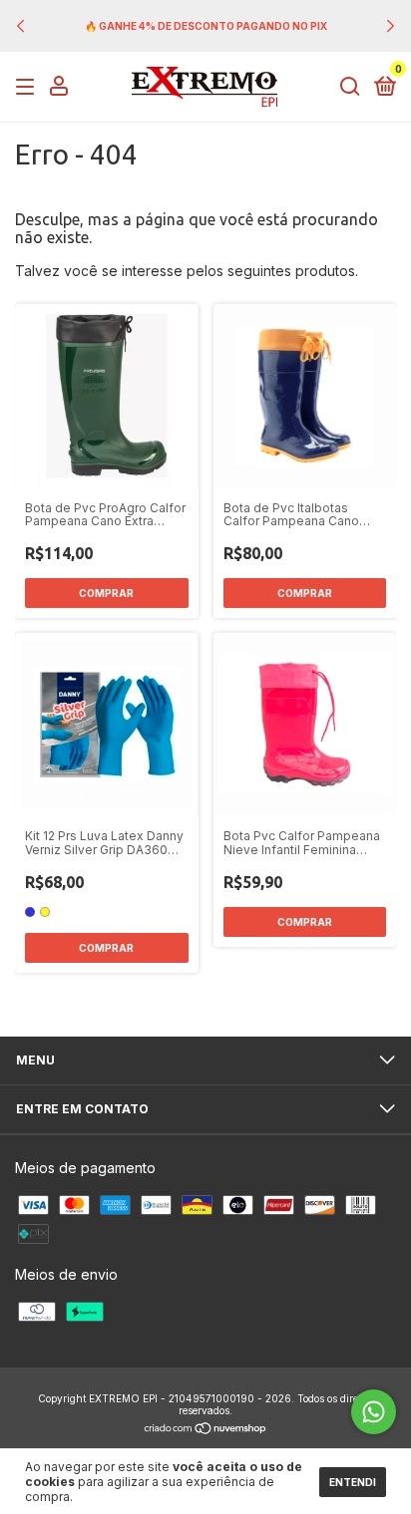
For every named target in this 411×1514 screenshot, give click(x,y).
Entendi (352, 1482)
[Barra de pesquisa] (350, 87)
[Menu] (28, 87)
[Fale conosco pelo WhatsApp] (373, 1411)
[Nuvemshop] (206, 1429)
